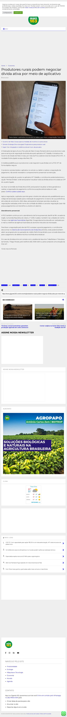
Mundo (9, 678)
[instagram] (9, 652)
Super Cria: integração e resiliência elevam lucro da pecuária (22, 147)
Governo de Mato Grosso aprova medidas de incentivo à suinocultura (25, 142)
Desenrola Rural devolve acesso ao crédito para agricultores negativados (48, 315)
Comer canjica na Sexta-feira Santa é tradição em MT (53, 326)
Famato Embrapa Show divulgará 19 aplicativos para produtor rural (24, 144)
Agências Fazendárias (18, 220)
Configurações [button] (7, 12)
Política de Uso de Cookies (32, 713)
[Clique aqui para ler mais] (17, 312)
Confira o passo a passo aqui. (15, 191)
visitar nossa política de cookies (35, 7)
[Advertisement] (33, 48)
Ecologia (10, 669)
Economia (10, 675)
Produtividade (12, 666)
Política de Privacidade (45, 713)
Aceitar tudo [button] (18, 12)
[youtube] (18, 652)
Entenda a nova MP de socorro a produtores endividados (17, 316)
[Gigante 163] (33, 24)
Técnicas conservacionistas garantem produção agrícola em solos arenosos (14, 326)
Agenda (9, 681)
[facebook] (5, 652)
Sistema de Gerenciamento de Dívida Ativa (27, 230)
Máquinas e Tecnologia (15, 672)
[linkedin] (13, 652)
